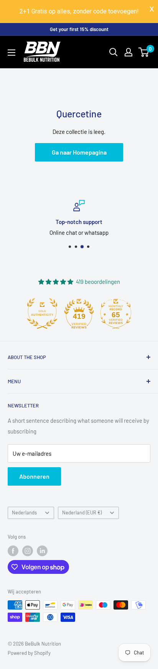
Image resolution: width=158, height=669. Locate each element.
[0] (144, 52)
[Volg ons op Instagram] (27, 550)
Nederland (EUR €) (82, 512)
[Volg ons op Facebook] (13, 550)
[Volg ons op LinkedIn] (42, 550)
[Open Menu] (11, 52)
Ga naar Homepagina (79, 152)
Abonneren (34, 476)
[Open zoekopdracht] (113, 52)
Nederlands (24, 512)
